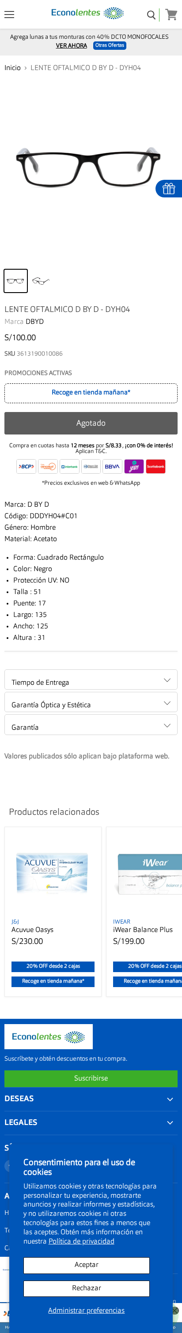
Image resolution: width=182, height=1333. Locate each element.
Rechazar (86, 1288)
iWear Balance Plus (143, 930)
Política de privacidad (81, 1241)
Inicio (12, 68)
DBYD (35, 322)
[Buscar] (151, 15)
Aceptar (87, 1265)
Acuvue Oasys (32, 930)
